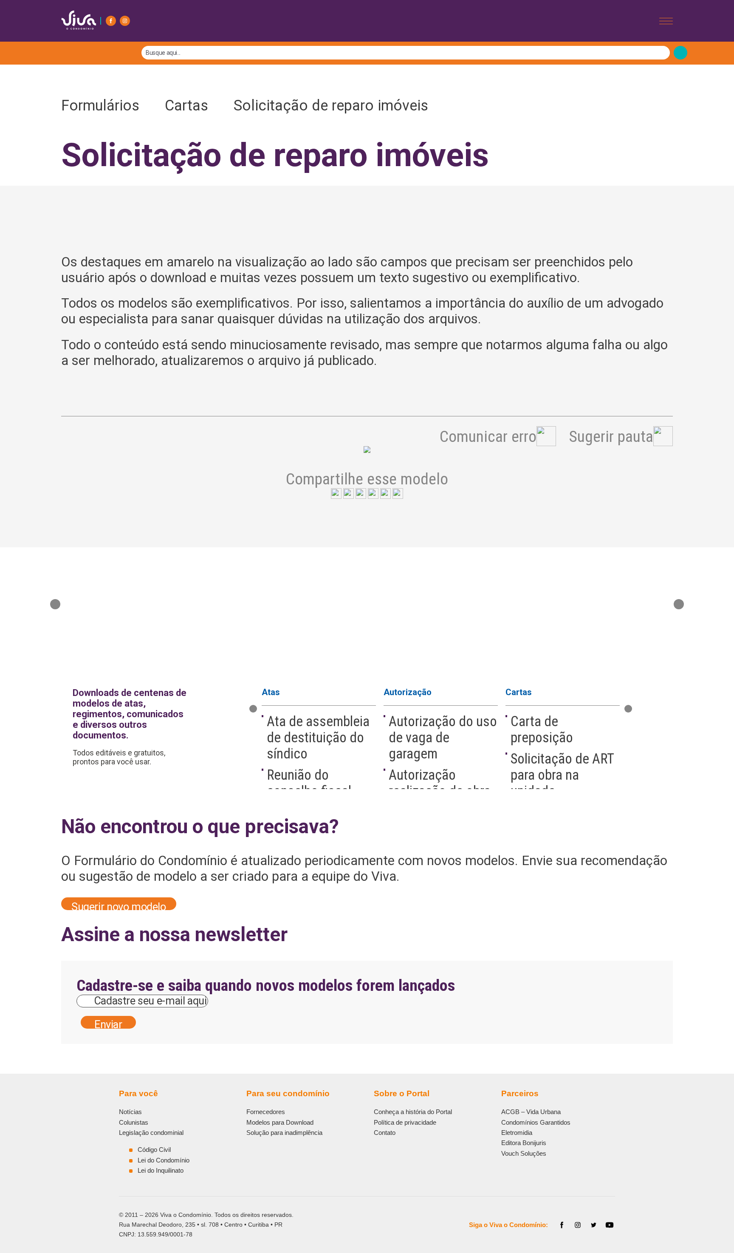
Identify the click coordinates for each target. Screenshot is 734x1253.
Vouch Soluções (523, 1153)
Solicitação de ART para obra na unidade (562, 775)
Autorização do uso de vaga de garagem (443, 737)
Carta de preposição (542, 729)
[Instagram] (125, 21)
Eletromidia (516, 1132)
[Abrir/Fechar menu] (666, 21)
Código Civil (154, 1149)
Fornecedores (265, 1111)
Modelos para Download (279, 1122)
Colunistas (133, 1122)
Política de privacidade (405, 1122)
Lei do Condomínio (163, 1160)
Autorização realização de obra (440, 783)
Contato (384, 1132)
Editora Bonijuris (523, 1142)
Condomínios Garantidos (535, 1122)
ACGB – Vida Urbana (531, 1111)
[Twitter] (593, 1224)
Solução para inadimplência (284, 1132)
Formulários (106, 105)
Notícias (130, 1111)
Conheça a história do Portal (413, 1111)
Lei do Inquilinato (161, 1170)
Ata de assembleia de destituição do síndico (318, 737)
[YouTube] (609, 1224)
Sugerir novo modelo (118, 905)
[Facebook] (111, 21)
